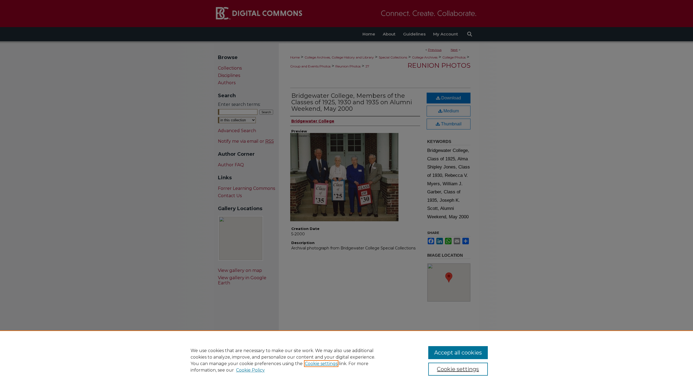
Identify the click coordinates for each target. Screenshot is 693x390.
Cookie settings (321, 363)
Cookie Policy (250, 370)
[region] (346, 360)
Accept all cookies (458, 352)
